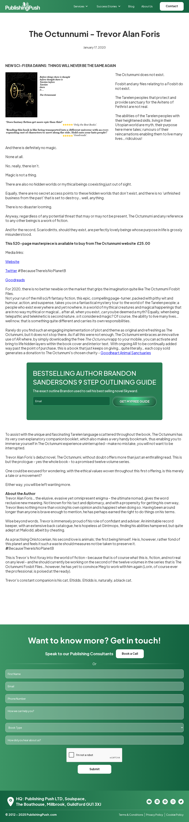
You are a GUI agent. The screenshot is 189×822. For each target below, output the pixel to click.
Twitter (11, 270)
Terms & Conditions (131, 814)
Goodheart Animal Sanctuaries (126, 352)
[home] (22, 6)
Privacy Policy (154, 814)
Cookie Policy (175, 814)
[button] (81, 6)
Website (12, 261)
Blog (131, 6)
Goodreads (15, 280)
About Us (147, 6)
